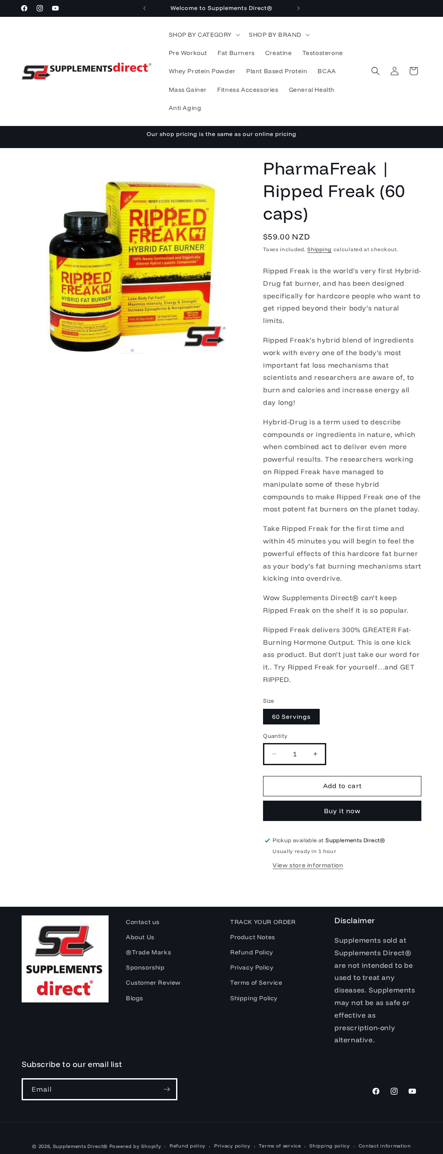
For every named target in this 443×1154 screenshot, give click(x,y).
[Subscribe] (166, 1089)
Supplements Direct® (80, 1146)
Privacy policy (232, 1146)
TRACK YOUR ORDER (263, 922)
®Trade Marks (148, 952)
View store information (308, 865)
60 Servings (291, 717)
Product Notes (252, 937)
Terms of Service (256, 982)
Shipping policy (329, 1146)
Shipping (319, 249)
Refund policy (187, 1146)
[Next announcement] (298, 8)
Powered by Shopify (135, 1146)
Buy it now (342, 811)
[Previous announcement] (144, 8)
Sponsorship (145, 967)
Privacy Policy (251, 967)
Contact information (385, 1146)
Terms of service (280, 1146)
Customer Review (153, 982)
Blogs (134, 998)
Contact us (143, 922)
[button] (204, 35)
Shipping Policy (254, 998)
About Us (140, 937)
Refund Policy (251, 952)
